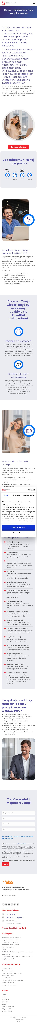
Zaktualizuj (5, 949)
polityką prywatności (21, 843)
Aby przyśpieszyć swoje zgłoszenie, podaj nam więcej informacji (17, 837)
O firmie (4, 994)
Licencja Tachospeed (8, 982)
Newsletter (5, 1002)
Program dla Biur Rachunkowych (11, 940)
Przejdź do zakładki (14, 928)
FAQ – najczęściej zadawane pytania (12, 980)
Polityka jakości (6, 1009)
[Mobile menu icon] (34, 3)
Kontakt (4, 1004)
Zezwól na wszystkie (18, 527)
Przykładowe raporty (8, 975)
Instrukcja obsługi (7, 968)
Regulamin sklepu (7, 1011)
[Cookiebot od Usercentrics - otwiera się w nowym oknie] (26, 490)
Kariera (4, 997)
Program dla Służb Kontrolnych (11, 942)
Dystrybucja (5, 999)
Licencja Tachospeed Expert (10, 985)
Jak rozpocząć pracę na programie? (12, 973)
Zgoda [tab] (6, 495)
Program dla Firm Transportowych (11, 937)
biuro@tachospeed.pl (15, 917)
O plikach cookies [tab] (29, 495)
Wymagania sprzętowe (8, 971)
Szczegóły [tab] (16, 495)
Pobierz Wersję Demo (8, 947)
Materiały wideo (6, 978)
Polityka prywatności (8, 1006)
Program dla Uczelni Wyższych (10, 945)
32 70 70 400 (11, 914)
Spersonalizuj (17, 533)
